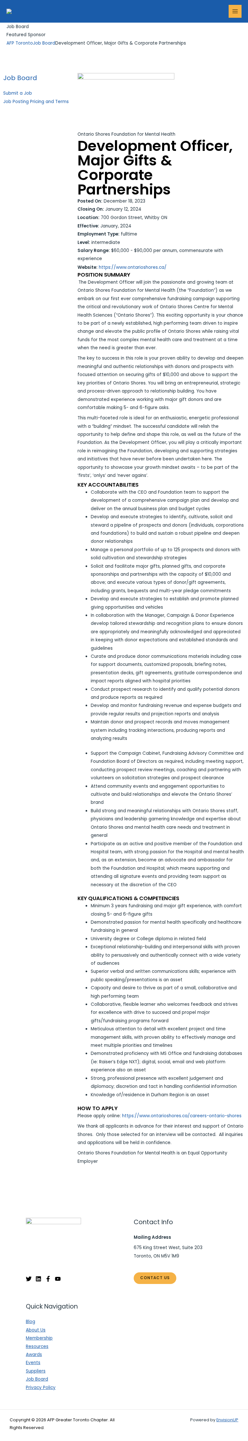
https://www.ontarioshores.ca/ (133, 267)
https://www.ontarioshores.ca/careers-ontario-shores (182, 1116)
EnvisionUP (227, 1420)
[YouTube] (58, 1279)
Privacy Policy (41, 1387)
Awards (34, 1355)
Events (33, 1363)
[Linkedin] (38, 1279)
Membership (39, 1338)
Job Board (20, 77)
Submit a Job (17, 93)
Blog (30, 1322)
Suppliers (36, 1371)
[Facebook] (48, 1279)
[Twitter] (29, 1279)
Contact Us (155, 1277)
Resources (37, 1346)
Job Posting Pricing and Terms (36, 102)
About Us (36, 1330)
